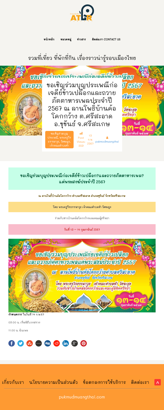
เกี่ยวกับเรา (13, 382)
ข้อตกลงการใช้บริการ (104, 382)
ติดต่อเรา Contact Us (106, 39)
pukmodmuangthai (107, 141)
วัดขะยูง (65, 141)
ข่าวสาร (81, 39)
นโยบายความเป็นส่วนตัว (53, 382)
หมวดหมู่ (65, 39)
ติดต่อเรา (140, 382)
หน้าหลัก (49, 39)
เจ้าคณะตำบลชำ (59, 145)
